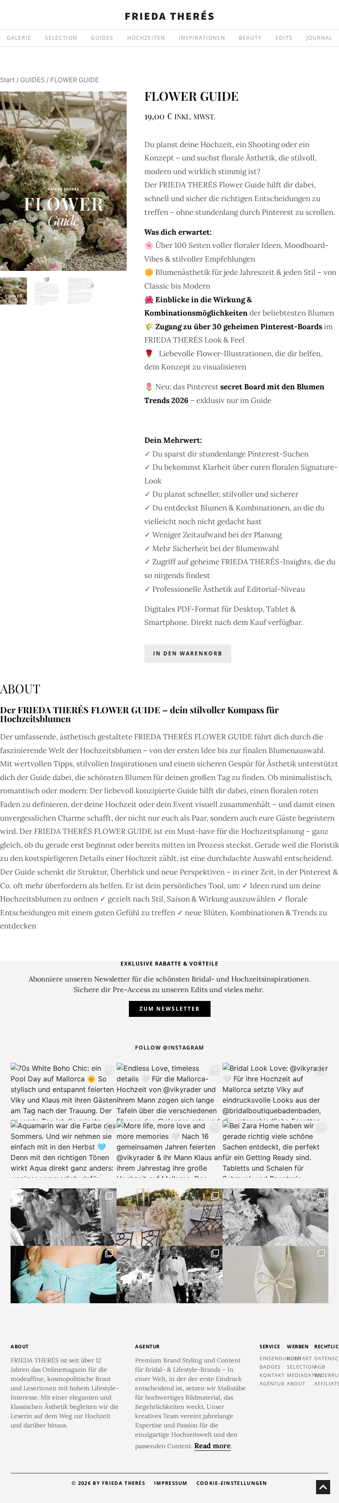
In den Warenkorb (187, 653)
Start (7, 80)
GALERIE (19, 38)
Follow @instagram (169, 1047)
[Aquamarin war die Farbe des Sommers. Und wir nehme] (64, 1149)
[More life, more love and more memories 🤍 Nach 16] (169, 1149)
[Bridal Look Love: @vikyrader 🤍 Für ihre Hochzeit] (275, 1091)
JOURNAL (319, 38)
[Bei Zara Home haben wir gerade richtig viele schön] (275, 1149)
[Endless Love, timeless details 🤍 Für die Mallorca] (169, 1091)
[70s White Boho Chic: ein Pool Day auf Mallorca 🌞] (64, 1091)
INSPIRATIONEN (202, 38)
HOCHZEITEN (146, 38)
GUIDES (102, 38)
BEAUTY (250, 38)
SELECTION (61, 38)
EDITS (284, 38)
